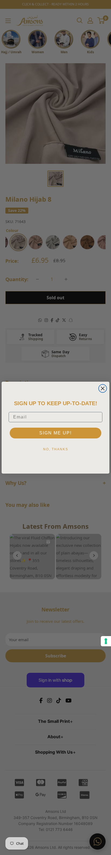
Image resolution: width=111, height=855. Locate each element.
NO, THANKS (55, 449)
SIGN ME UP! (55, 433)
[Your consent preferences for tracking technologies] (106, 641)
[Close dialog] (103, 388)
